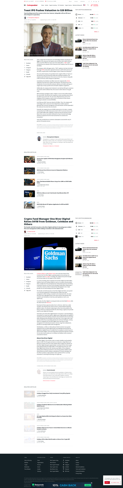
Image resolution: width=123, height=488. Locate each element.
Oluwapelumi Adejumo (33, 17)
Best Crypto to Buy (54, 460)
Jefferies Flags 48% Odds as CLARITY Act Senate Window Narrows (89, 57)
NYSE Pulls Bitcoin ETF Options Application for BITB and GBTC (53, 204)
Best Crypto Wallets (54, 471)
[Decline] (120, 476)
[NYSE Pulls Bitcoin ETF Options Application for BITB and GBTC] (29, 205)
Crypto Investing (53, 5)
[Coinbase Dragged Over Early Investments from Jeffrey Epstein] (29, 394)
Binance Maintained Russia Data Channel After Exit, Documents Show (90, 41)
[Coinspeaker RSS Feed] (98, 1)
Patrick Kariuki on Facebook (49, 380)
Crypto (25, 464)
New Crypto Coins (54, 467)
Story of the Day (53, 402)
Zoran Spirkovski (42, 431)
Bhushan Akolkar (42, 162)
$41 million (47, 276)
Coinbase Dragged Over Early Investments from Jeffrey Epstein (53, 393)
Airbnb (68, 81)
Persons (39, 464)
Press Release (27, 469)
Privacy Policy (79, 473)
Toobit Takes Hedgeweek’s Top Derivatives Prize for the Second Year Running (90, 65)
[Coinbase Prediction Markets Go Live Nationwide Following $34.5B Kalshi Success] (29, 405)
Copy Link (28, 76)
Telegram (28, 69)
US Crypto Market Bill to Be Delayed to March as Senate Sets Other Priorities (54, 416)
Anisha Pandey (41, 206)
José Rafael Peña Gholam (43, 184)
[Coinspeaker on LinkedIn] (96, 1)
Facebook (28, 63)
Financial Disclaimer (80, 471)
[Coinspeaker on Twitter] (91, 1)
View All (96, 31)
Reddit (27, 72)
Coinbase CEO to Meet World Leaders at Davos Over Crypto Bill (53, 439)
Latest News (79, 35)
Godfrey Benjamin (42, 395)
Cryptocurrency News (42, 156)
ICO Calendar (61, 5)
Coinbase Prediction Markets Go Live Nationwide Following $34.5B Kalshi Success (54, 405)
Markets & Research (77, 5)
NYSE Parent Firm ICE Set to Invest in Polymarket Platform (52, 170)
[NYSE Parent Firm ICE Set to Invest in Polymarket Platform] (29, 171)
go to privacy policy (115, 482)
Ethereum (48, 302)
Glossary (39, 471)
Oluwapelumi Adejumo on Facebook (51, 146)
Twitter (27, 65)
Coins (38, 460)
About (70, 1)
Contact (76, 1)
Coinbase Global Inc (41, 273)
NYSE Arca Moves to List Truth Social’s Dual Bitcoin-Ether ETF (53, 193)
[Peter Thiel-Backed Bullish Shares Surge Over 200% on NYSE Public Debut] (29, 182)
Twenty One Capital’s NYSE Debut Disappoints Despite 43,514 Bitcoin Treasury (55, 159)
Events (38, 467)
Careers (77, 464)
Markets (26, 462)
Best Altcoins (53, 462)
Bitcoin (68, 301)
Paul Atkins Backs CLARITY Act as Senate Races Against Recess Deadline (90, 49)
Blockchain (26, 467)
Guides (46, 5)
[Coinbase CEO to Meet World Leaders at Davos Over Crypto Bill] (29, 440)
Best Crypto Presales (54, 464)
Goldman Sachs (51, 273)
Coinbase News (40, 365)
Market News (39, 132)
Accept (107, 482)
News (42, 5)
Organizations (40, 462)
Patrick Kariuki (31, 231)
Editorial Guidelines (80, 467)
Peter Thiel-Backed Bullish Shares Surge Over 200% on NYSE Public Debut (54, 182)
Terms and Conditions (80, 469)
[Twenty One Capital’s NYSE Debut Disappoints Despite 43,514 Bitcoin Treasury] (29, 159)
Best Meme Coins (54, 469)
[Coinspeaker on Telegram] (93, 1)
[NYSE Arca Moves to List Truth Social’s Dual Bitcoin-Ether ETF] (29, 194)
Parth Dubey (41, 172)
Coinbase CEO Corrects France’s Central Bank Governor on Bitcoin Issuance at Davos (54, 428)
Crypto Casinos (68, 5)
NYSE (43, 69)
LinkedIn (28, 74)
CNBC (65, 62)
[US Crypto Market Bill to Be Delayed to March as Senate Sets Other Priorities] (29, 417)
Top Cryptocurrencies (83, 10)
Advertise (82, 1)
